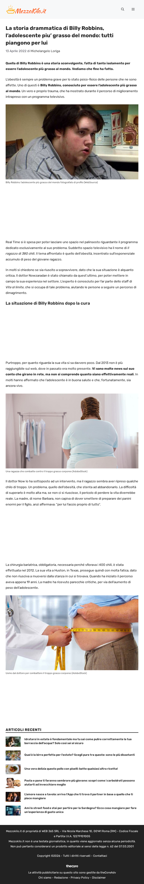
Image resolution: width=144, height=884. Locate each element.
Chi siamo (44, 877)
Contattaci (100, 855)
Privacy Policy (80, 877)
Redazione (61, 877)
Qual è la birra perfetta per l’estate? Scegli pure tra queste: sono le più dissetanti (79, 755)
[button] (122, 9)
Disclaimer (99, 877)
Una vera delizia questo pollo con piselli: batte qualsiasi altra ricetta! (71, 768)
